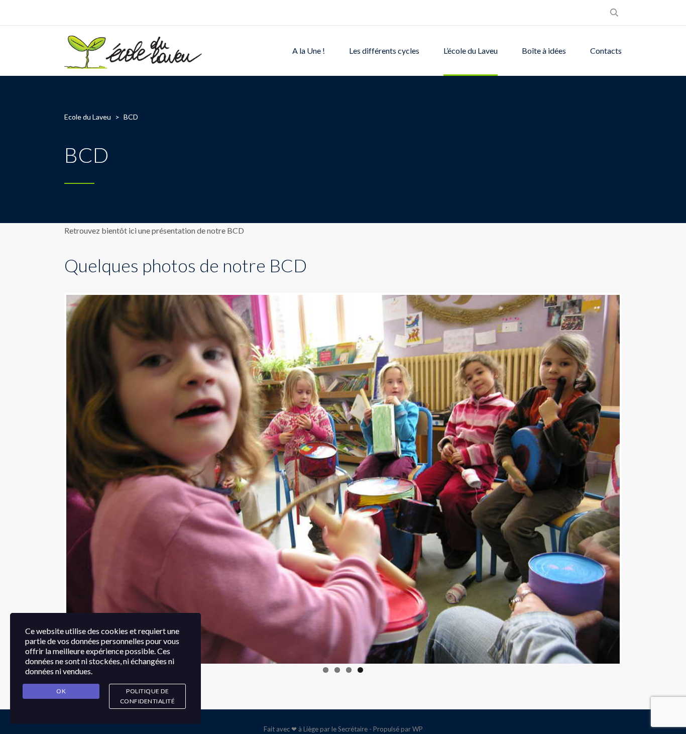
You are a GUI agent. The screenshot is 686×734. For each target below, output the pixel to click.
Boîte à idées (544, 50)
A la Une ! (308, 50)
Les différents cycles (384, 50)
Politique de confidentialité (147, 696)
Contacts (606, 50)
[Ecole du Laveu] (134, 51)
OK (61, 691)
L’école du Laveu (470, 50)
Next (635, 477)
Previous (51, 477)
